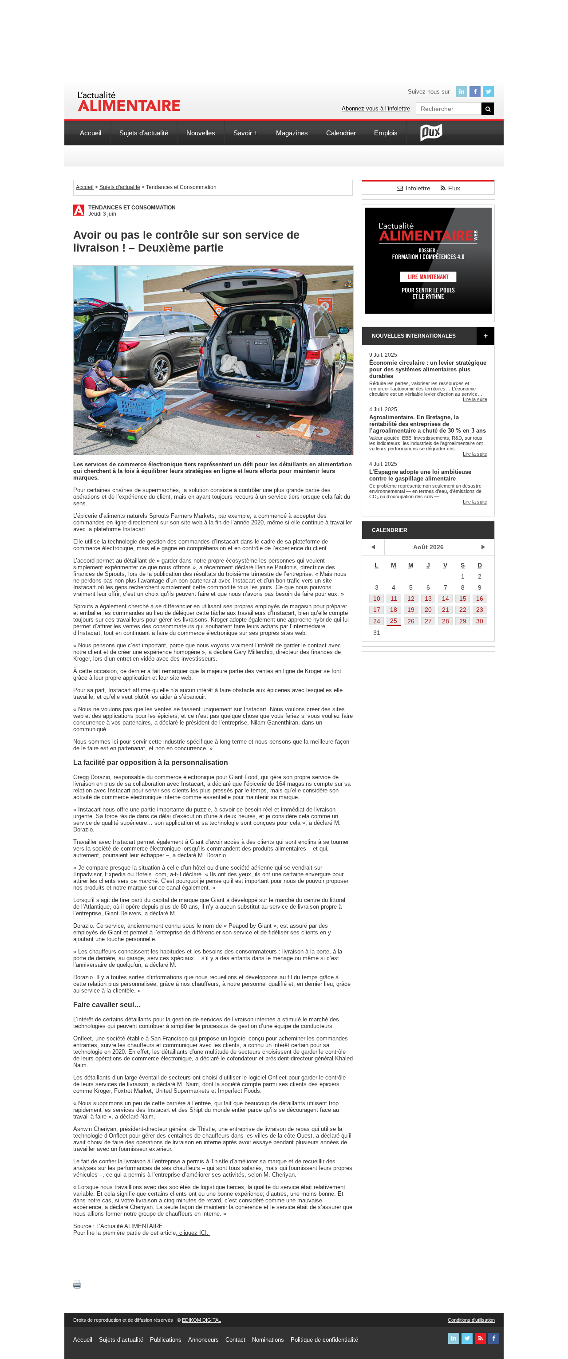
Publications (165, 1339)
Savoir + (245, 133)
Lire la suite (475, 399)
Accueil (90, 133)
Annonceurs (203, 1339)
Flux (454, 188)
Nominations (268, 1339)
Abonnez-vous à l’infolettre (376, 108)
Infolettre (418, 188)
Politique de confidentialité (324, 1339)
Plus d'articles (485, 336)
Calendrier (341, 133)
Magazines (292, 133)
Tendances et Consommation (132, 208)
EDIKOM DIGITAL (201, 1320)
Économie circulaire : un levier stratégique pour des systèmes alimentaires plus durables (427, 369)
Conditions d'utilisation (471, 1320)
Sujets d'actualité (119, 187)
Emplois (386, 133)
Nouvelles (200, 133)
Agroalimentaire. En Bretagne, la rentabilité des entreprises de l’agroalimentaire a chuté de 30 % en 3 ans (427, 424)
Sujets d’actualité (143, 133)
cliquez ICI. (194, 1232)
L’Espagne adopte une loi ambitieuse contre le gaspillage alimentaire (420, 475)
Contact (235, 1339)
